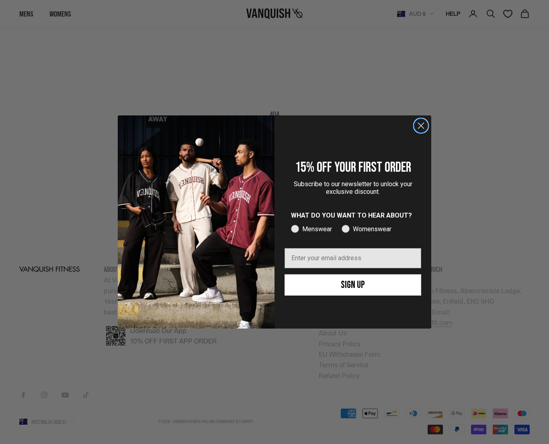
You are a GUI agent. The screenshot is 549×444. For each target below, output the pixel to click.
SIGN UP (353, 285)
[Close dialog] (421, 126)
